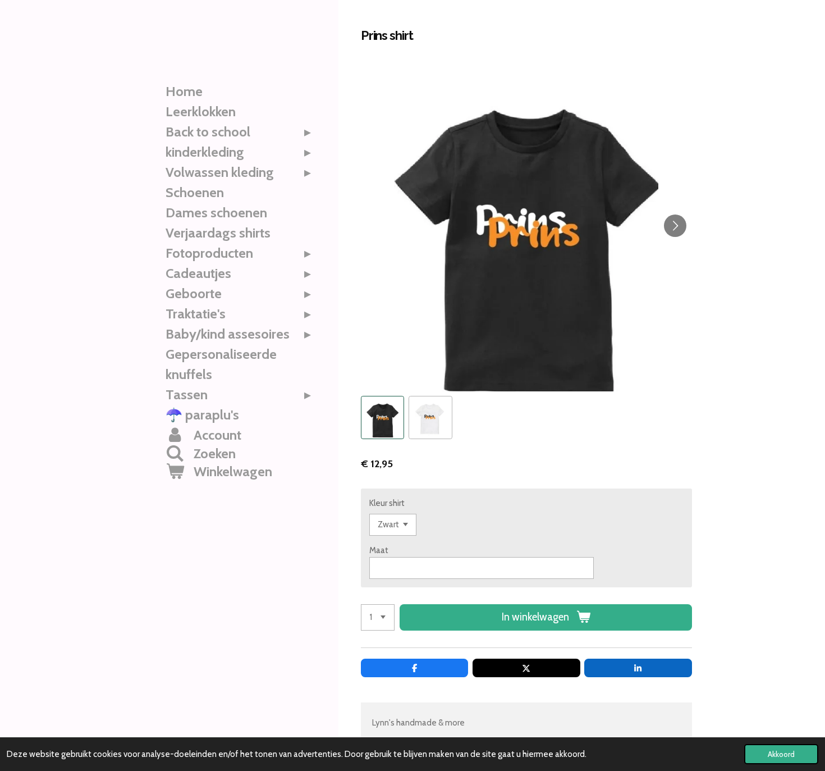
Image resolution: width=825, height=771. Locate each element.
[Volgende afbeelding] (675, 226)
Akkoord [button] (781, 754)
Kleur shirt (387, 503)
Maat (378, 550)
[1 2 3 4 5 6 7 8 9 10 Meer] (378, 617)
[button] (382, 417)
